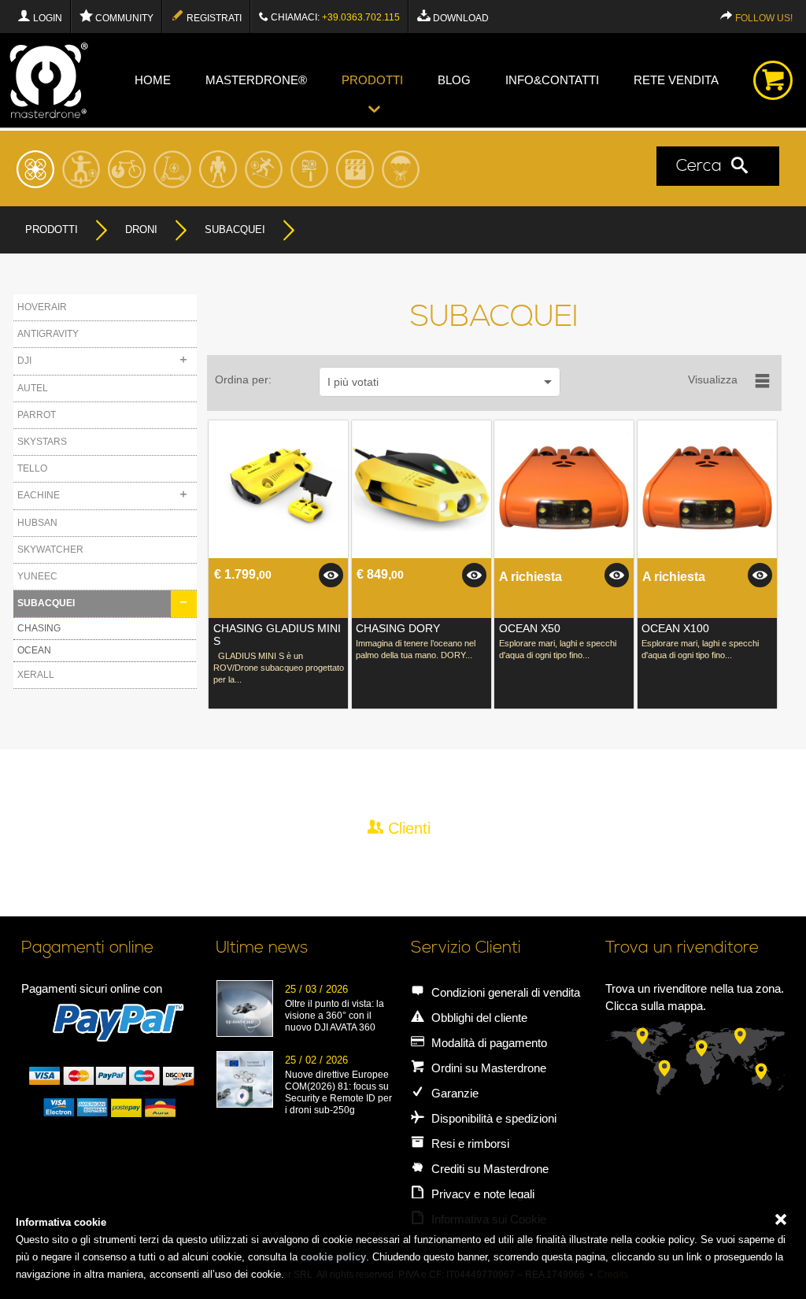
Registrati (213, 18)
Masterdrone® (256, 80)
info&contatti (552, 80)
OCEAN (34, 650)
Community (123, 18)
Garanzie (453, 1093)
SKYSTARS (42, 441)
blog (454, 80)
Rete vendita (676, 80)
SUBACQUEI (46, 603)
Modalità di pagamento (487, 1042)
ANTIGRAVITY (48, 333)
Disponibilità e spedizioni (492, 1118)
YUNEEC (37, 576)
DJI (24, 360)
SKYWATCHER (50, 549)
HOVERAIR (42, 307)
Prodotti (372, 80)
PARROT (36, 414)
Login (46, 18)
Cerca (703, 166)
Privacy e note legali (481, 1194)
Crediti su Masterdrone (488, 1168)
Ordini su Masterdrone (487, 1068)
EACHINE (38, 495)
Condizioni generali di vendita (504, 992)
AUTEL (32, 388)
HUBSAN (37, 522)
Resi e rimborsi (468, 1143)
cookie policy (333, 1257)
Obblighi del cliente (477, 1017)
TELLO (32, 468)
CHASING (39, 628)
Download (460, 18)
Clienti (407, 828)
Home (153, 80)
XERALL (35, 674)
